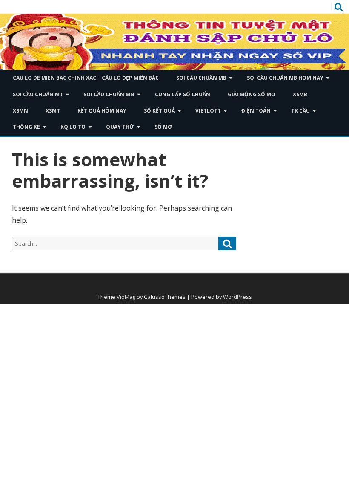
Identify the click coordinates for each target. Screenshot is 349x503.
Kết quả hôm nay (101, 110)
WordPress (237, 297)
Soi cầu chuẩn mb (201, 77)
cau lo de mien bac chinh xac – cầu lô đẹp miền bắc (86, 77)
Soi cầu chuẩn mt (38, 94)
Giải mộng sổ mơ (251, 94)
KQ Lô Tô (73, 126)
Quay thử (120, 126)
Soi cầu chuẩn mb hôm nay (285, 77)
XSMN (20, 110)
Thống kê (26, 126)
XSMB (300, 94)
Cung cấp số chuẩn (182, 94)
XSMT (53, 110)
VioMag (126, 297)
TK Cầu (300, 110)
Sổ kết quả (159, 110)
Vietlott (208, 110)
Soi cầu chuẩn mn (108, 94)
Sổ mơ (163, 126)
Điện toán (256, 110)
